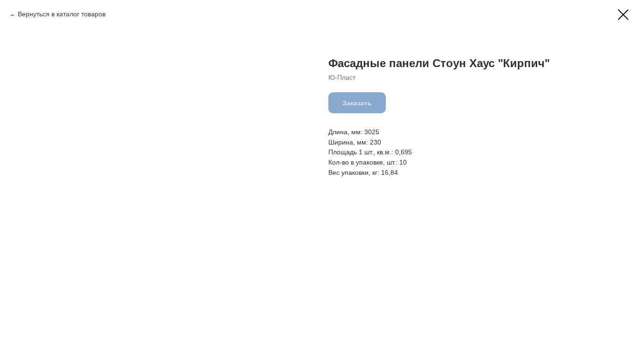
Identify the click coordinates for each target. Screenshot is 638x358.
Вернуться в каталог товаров (62, 14)
